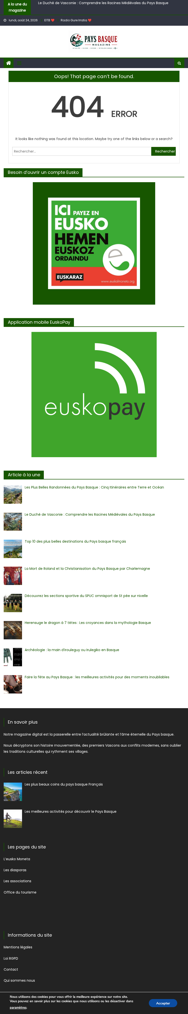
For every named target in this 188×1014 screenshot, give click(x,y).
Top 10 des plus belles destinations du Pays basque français (89, 6)
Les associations (18, 881)
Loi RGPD (11, 958)
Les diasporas (15, 870)
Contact (11, 969)
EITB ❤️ (49, 20)
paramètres (18, 1007)
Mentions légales (18, 947)
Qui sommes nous (19, 980)
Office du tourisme (20, 892)
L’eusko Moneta (17, 859)
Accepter (163, 1003)
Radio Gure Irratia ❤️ (76, 20)
